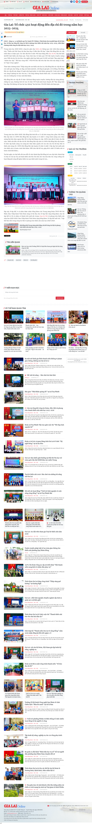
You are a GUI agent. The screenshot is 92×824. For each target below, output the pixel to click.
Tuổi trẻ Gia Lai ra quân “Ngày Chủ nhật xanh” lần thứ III (33, 695)
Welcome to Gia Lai (36, 1)
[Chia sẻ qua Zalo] (2, 37)
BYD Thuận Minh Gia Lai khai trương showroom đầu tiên (77, 248)
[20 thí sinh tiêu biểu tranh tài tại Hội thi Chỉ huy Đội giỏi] (55, 515)
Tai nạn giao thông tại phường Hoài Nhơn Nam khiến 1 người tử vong (81, 74)
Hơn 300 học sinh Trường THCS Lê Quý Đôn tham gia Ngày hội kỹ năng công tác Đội (42, 247)
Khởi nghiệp (85, 19)
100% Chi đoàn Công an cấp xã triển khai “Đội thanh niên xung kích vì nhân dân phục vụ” (43, 566)
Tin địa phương (76, 82)
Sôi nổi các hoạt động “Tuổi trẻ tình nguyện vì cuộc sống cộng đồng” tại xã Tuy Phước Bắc (43, 492)
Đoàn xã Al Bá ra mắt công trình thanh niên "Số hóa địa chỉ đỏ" (43, 665)
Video (7, 1)
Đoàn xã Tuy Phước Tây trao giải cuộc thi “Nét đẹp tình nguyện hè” (44, 426)
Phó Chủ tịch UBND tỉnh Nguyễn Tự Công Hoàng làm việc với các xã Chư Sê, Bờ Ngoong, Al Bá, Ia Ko (77, 106)
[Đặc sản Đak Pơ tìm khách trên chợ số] (78, 317)
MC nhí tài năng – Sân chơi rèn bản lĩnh (41, 375)
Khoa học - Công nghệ (61, 15)
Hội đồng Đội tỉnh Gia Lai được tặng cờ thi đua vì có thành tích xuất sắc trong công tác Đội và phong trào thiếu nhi (56, 328)
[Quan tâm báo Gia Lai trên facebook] (71, 2)
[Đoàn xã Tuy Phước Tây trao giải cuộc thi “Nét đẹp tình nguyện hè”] (13, 430)
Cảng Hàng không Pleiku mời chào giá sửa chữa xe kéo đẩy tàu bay (77, 201)
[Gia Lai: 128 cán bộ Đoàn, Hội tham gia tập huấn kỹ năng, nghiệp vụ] (13, 652)
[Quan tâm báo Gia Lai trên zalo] (74, 2)
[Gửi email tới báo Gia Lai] (79, 2)
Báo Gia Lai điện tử (46, 8)
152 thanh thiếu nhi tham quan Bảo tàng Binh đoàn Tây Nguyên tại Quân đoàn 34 (12, 695)
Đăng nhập (84, 1)
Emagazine (46, 1)
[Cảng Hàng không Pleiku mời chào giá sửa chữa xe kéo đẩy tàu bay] (72, 200)
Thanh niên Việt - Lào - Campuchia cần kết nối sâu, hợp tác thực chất (82, 38)
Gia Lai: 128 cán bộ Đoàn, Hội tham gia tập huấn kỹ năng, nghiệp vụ (43, 648)
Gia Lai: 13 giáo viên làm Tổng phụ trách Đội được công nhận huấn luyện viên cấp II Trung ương (34, 524)
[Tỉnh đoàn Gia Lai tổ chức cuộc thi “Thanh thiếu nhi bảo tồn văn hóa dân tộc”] (13, 619)
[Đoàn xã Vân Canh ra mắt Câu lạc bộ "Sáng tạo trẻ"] (56, 339)
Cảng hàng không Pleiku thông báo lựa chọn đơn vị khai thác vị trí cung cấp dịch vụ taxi (77, 237)
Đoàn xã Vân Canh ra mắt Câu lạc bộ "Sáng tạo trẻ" (56, 348)
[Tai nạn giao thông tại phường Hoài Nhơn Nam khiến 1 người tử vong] (70, 74)
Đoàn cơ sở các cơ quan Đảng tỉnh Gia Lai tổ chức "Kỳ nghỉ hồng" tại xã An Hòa (43, 442)
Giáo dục (44, 15)
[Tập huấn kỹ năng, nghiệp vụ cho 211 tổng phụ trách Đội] (13, 740)
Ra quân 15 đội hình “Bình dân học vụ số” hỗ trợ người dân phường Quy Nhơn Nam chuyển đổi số (44, 753)
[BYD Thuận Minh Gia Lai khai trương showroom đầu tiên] (72, 247)
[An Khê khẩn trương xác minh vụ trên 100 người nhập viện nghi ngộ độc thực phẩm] (70, 56)
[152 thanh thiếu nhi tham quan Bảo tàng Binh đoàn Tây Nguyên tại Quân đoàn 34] (13, 685)
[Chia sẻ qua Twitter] (2, 40)
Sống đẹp (72, 19)
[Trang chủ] (5, 15)
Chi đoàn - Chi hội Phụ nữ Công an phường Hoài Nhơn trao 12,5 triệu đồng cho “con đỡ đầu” (78, 349)
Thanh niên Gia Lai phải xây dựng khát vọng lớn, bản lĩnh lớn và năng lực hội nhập (13, 524)
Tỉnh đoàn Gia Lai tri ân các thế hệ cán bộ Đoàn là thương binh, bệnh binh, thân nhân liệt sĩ (42, 769)
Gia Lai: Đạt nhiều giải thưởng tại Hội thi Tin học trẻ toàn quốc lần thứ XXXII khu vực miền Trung (43, 459)
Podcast (27, 1)
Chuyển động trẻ (8, 19)
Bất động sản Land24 (79, 359)
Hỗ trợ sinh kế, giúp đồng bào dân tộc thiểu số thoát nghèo (82, 117)
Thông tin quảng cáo (77, 193)
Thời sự (10, 15)
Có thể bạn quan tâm (15, 308)
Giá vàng (70, 175)
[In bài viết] (2, 48)
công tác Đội (43, 216)
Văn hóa (70, 15)
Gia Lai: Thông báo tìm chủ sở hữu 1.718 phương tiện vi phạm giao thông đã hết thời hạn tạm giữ (77, 213)
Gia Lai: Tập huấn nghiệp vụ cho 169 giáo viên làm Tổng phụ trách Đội (55, 695)
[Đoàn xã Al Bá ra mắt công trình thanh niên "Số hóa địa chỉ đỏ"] (13, 669)
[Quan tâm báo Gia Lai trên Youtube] (77, 2)
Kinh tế (39, 15)
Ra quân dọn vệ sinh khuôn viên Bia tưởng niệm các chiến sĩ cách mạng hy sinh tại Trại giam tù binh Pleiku (44, 786)
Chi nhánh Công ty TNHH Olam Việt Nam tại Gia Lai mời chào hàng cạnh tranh (77, 225)
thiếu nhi (39, 49)
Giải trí (76, 15)
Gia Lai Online (15, 806)
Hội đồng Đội (34, 260)
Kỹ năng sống (78, 19)
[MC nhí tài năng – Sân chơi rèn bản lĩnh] (13, 380)
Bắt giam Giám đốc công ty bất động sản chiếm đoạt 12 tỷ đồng (82, 66)
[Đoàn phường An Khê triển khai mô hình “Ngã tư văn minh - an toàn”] (35, 339)
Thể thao (86, 15)
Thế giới (15, 15)
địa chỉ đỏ (52, 54)
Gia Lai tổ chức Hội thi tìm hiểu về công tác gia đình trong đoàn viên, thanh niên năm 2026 (77, 47)
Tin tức (26, 552)
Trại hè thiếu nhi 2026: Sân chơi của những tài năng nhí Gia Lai (43, 475)
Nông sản (70, 152)
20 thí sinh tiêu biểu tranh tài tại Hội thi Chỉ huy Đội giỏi (55, 524)
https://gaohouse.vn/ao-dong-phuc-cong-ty (77, 361)
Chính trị (21, 15)
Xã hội (81, 15)
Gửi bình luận (60, 298)
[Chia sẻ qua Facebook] (2, 33)
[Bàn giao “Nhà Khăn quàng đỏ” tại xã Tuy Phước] (13, 397)
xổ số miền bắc (71, 359)
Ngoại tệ (70, 163)
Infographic (55, 1)
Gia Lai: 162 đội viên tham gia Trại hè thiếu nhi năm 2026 (43, 533)
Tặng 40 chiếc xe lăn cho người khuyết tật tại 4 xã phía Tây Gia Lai (77, 93)
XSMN (85, 359)
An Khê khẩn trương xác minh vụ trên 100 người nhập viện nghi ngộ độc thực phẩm (77, 57)
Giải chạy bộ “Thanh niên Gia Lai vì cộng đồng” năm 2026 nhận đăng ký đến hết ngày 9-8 (44, 632)
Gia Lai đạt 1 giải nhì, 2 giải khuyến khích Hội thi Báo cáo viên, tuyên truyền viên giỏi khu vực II (77, 138)
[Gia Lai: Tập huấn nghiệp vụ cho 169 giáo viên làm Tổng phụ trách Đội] (55, 685)
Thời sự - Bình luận (30, 15)
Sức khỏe (50, 15)
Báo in (20, 1)
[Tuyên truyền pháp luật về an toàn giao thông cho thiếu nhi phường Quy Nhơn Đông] (13, 553)
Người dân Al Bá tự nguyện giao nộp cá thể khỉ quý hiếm (82, 126)
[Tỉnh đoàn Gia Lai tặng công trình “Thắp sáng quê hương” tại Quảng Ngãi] (13, 586)
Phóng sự (27, 377)
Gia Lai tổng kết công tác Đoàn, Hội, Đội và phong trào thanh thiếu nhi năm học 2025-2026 (44, 409)
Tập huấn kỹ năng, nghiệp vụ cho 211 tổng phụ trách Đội (43, 736)
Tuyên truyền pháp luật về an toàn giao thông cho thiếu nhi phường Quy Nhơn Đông (42, 549)
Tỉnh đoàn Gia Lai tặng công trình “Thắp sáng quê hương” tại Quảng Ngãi (43, 582)
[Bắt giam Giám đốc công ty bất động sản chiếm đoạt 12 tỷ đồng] (70, 66)
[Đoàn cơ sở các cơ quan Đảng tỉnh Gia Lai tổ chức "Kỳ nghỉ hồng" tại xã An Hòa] (13, 446)
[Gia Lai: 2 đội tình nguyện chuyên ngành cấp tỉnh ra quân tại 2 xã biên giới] (13, 603)
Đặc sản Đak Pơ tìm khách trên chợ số (77, 326)
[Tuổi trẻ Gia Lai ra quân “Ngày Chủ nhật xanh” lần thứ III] (34, 685)
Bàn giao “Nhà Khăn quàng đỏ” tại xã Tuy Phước (42, 392)
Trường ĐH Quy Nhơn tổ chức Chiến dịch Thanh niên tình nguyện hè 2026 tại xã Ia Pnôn (13, 349)
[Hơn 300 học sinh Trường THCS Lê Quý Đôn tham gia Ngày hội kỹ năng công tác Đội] (13, 250)
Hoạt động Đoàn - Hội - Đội (22, 19)
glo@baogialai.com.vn (12, 813)
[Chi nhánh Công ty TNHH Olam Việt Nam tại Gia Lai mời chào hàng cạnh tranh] (72, 224)
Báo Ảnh (14, 1)
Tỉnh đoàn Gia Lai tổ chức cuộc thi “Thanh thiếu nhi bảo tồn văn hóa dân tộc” (43, 615)
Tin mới (83, 32)
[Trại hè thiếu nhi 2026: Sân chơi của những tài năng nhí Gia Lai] (13, 479)
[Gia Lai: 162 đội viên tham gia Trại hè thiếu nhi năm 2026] (13, 537)
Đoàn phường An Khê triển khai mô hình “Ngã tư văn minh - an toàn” (35, 349)
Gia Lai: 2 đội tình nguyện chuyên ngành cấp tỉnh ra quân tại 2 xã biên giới (43, 599)
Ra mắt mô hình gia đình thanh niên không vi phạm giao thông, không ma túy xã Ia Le (43, 360)
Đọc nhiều (71, 32)
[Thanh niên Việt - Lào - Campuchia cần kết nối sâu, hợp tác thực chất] (70, 38)
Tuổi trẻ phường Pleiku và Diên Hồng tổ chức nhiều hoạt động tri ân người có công (44, 720)
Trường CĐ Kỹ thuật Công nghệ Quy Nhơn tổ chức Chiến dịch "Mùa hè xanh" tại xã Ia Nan (42, 703)
